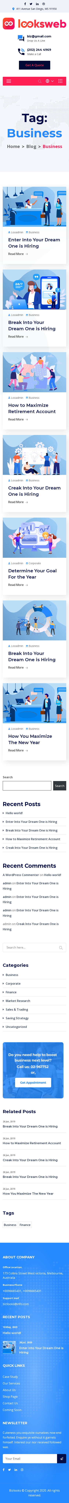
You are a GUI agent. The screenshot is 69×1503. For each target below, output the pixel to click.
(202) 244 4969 (39, 50)
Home (13, 146)
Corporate (35, 563)
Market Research (18, 1001)
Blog (31, 146)
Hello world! (14, 813)
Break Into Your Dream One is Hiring (31, 830)
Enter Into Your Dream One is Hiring (31, 822)
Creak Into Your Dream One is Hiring (31, 848)
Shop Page (10, 1397)
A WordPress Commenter (21, 875)
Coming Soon (12, 1410)
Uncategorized (16, 1027)
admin (7, 883)
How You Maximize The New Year (28, 1193)
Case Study (10, 1377)
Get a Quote (34, 65)
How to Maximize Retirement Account (33, 839)
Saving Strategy (17, 1018)
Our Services (11, 1383)
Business (34, 232)
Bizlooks (15, 1490)
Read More (16, 254)
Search (8, 777)
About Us (9, 1390)
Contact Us (10, 1403)
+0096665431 (12, 1291)
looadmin (17, 232)
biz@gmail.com (39, 36)
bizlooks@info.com (16, 1304)
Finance (11, 992)
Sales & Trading (17, 1009)
